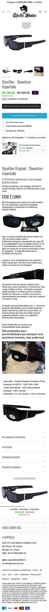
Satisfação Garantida (11, 457)
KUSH (16, 575)
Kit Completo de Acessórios (13, 437)
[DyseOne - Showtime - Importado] (24, 494)
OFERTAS (5, 579)
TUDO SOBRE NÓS (11, 527)
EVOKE (35, 570)
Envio (4, 99)
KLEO (10, 575)
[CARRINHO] (45, 11)
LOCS (4, 575)
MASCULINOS (36, 575)
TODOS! (24, 579)
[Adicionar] (43, 150)
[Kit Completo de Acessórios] (9, 148)
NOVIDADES (15, 579)
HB (41, 570)
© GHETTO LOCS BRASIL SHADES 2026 (16, 570)
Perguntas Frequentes (11, 467)
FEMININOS (24, 575)
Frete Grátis (7, 447)
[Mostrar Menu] (3, 11)
